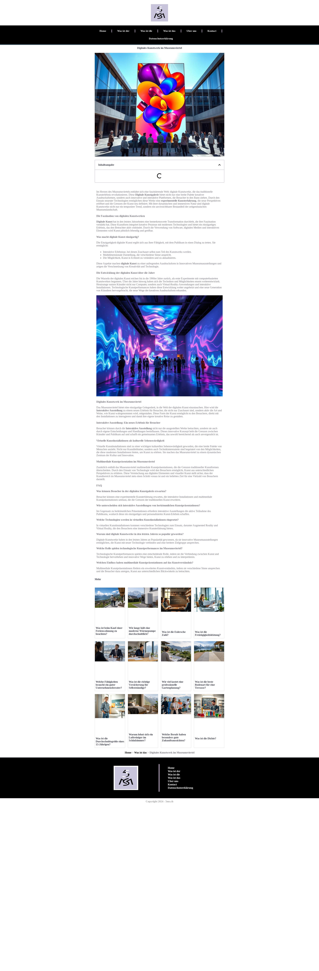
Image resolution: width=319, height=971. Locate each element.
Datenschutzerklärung (161, 38)
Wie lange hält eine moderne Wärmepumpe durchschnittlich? (142, 631)
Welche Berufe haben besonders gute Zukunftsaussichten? (174, 737)
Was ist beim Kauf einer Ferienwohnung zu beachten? (109, 631)
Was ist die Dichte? (205, 738)
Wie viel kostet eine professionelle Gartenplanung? (172, 684)
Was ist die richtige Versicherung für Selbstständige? (139, 684)
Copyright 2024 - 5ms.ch (159, 801)
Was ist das (169, 31)
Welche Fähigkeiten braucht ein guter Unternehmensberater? (109, 684)
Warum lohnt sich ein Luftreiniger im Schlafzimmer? (141, 737)
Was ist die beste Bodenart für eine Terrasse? (205, 684)
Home (103, 31)
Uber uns (191, 31)
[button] (219, 165)
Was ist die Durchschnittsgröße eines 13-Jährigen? (110, 741)
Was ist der (123, 31)
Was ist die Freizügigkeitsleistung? (208, 633)
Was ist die (146, 31)
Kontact (212, 31)
